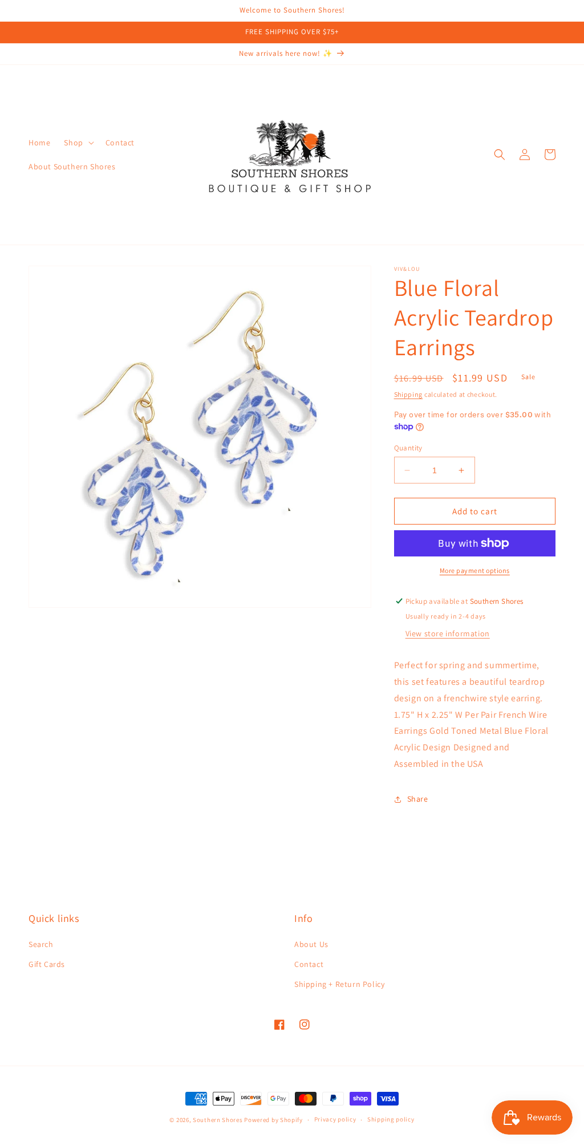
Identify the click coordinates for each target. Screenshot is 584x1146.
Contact (308, 964)
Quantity (408, 448)
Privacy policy (335, 1119)
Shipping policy (391, 1119)
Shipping (408, 394)
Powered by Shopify (273, 1120)
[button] (77, 143)
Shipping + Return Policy (339, 984)
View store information (447, 633)
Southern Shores (218, 1120)
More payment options (475, 570)
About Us (311, 944)
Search (41, 944)
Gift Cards (47, 964)
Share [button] (417, 799)
